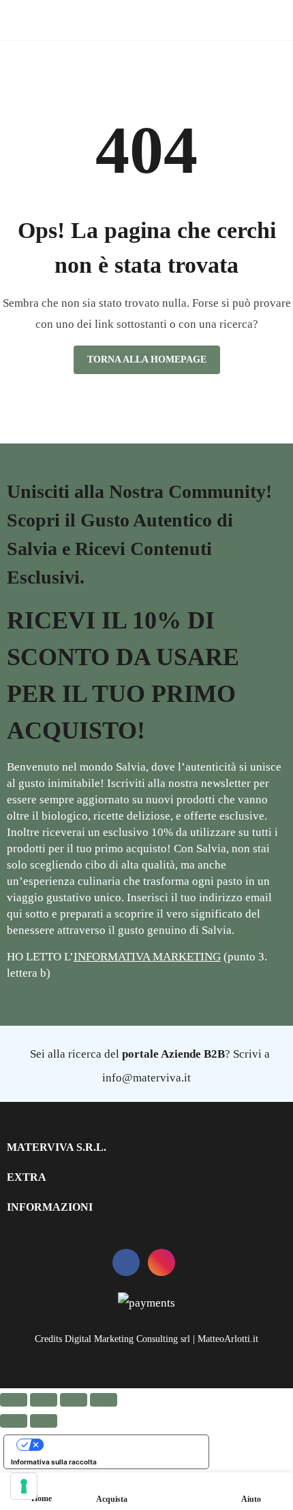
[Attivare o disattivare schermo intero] (43, 1400)
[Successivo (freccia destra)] (43, 1421)
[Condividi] (73, 1400)
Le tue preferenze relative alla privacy (120, 1445)
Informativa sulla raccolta (54, 1462)
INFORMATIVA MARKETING (147, 956)
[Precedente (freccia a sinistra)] (13, 1421)
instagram (161, 1262)
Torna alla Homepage (146, 359)
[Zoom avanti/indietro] (13, 1400)
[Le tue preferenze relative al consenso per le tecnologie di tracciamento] (24, 1486)
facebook (126, 1262)
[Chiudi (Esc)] (103, 1400)
